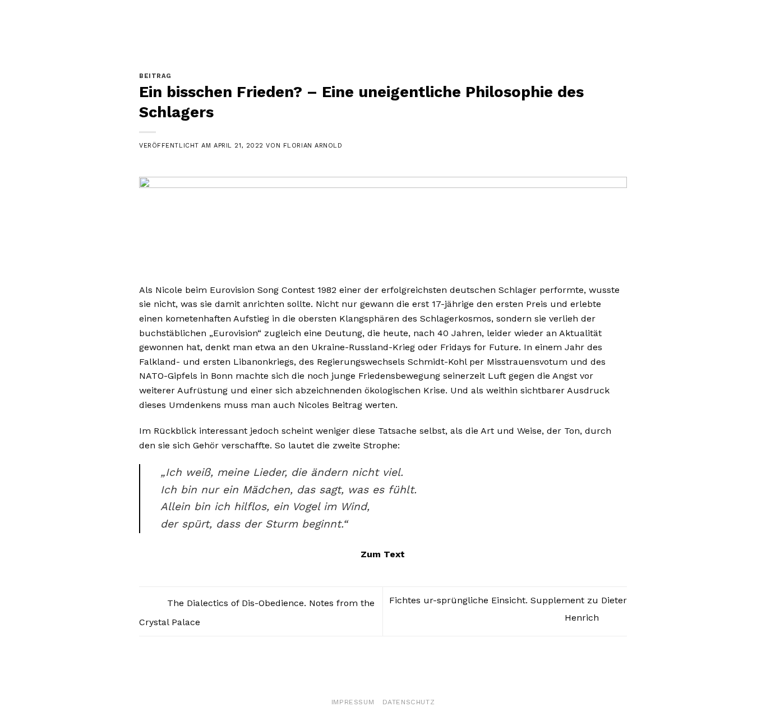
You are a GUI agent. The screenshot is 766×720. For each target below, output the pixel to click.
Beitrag (155, 76)
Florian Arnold (313, 145)
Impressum (353, 702)
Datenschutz (408, 702)
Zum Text (383, 554)
